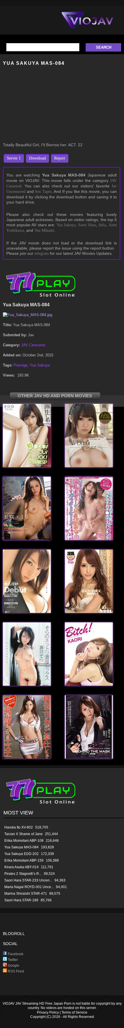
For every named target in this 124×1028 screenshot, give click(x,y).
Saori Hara (87, 225)
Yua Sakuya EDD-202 (21, 854)
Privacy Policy (48, 1012)
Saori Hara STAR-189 (21, 900)
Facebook (15, 954)
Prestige (20, 365)
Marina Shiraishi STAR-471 (25, 894)
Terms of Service (74, 1012)
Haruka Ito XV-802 (18, 827)
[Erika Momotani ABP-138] (27, 757)
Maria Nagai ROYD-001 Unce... (29, 887)
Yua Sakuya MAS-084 (21, 847)
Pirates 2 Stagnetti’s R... (23, 874)
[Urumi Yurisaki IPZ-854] (89, 611)
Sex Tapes (43, 191)
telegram (42, 253)
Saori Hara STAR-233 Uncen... (28, 880)
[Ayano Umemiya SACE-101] (27, 611)
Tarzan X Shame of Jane (23, 834)
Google (13, 966)
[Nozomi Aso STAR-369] (27, 466)
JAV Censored (33, 345)
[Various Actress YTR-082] (89, 539)
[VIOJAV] (87, 25)
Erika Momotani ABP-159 (24, 860)
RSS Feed (15, 971)
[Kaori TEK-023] (89, 684)
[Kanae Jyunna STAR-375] (89, 466)
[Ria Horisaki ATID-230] (89, 757)
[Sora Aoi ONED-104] (27, 684)
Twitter (12, 960)
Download (37, 158)
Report (59, 158)
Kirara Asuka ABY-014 (21, 867)
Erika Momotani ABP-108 (24, 841)
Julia (102, 225)
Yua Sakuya (66, 225)
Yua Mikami (44, 230)
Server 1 (14, 158)
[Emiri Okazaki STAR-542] (27, 539)
